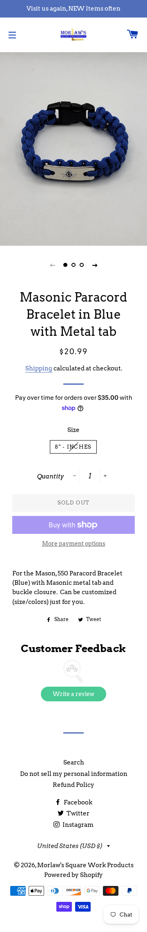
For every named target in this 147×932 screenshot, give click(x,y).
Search (73, 762)
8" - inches (73, 447)
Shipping (38, 368)
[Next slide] (95, 265)
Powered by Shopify (73, 875)
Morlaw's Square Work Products (85, 865)
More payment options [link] (73, 543)
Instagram (77, 824)
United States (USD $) (70, 846)
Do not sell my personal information (73, 774)
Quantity (50, 476)
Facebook (77, 802)
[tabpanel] (73, 148)
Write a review (73, 694)
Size (73, 430)
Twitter (77, 813)
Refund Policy (73, 785)
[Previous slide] (52, 265)
